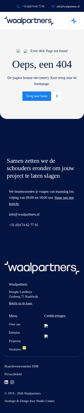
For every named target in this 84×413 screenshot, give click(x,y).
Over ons (14, 324)
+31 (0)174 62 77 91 (33, 6)
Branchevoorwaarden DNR (21, 366)
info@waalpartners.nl (68, 6)
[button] (74, 20)
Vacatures (17, 349)
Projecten (15, 341)
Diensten (14, 332)
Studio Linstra (45, 401)
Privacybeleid (13, 374)
